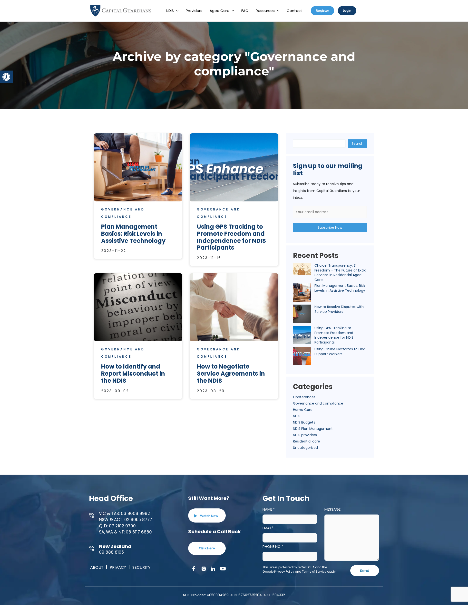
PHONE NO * (273, 546)
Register (322, 10)
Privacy (118, 567)
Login (347, 10)
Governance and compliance (318, 403)
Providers (194, 10)
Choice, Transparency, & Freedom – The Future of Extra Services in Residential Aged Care (340, 272)
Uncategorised (305, 447)
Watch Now (208, 516)
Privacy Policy (284, 571)
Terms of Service (314, 571)
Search (357, 143)
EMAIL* (268, 527)
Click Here (207, 548)
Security (141, 567)
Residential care (306, 441)
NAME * (269, 509)
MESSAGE (332, 509)
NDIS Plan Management (313, 428)
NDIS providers (305, 435)
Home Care (302, 409)
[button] (6, 77)
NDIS (170, 10)
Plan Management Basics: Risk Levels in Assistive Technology (339, 288)
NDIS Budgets (304, 422)
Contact (294, 10)
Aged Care (219, 10)
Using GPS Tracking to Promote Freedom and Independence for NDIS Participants (333, 335)
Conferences (304, 397)
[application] (176, 10)
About (97, 567)
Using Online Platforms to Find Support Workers (339, 351)
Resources (265, 10)
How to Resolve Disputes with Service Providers (339, 309)
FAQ (244, 10)
